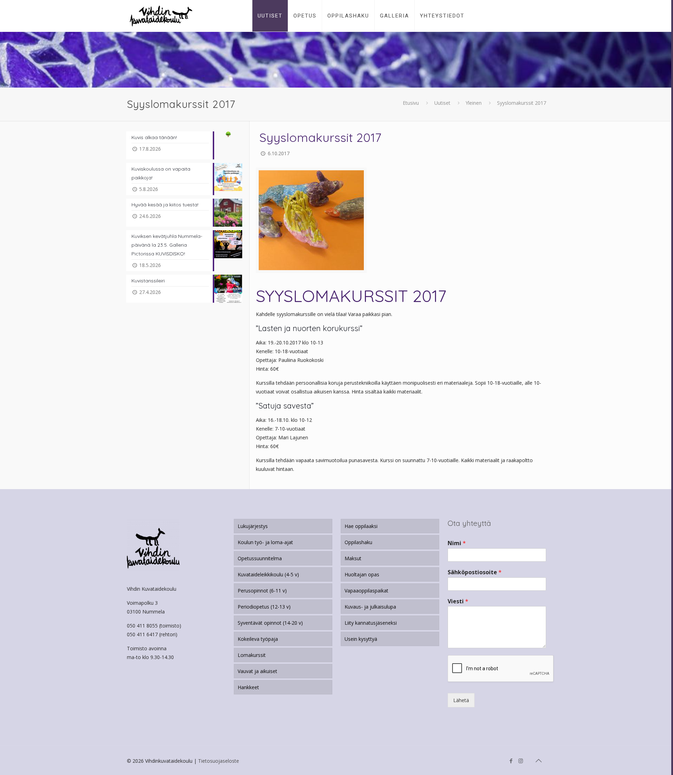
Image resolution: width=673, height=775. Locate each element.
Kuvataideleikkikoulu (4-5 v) (268, 574)
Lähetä (461, 700)
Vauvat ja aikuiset (257, 671)
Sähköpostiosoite (475, 572)
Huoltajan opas (362, 574)
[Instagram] (520, 760)
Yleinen (473, 103)
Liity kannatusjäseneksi (371, 622)
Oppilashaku (358, 542)
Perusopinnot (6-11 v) (262, 590)
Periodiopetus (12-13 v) (264, 606)
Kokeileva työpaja (258, 639)
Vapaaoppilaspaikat (366, 590)
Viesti (458, 601)
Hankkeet (248, 687)
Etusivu (411, 103)
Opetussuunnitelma (260, 558)
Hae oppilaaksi (361, 526)
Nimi (457, 543)
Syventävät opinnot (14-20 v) (270, 622)
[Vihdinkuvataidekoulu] (161, 16)
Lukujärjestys (253, 526)
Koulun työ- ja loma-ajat (265, 542)
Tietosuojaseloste (218, 760)
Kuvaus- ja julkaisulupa (370, 606)
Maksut (353, 558)
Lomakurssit (252, 655)
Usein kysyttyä (361, 639)
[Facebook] (511, 760)
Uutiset (442, 103)
